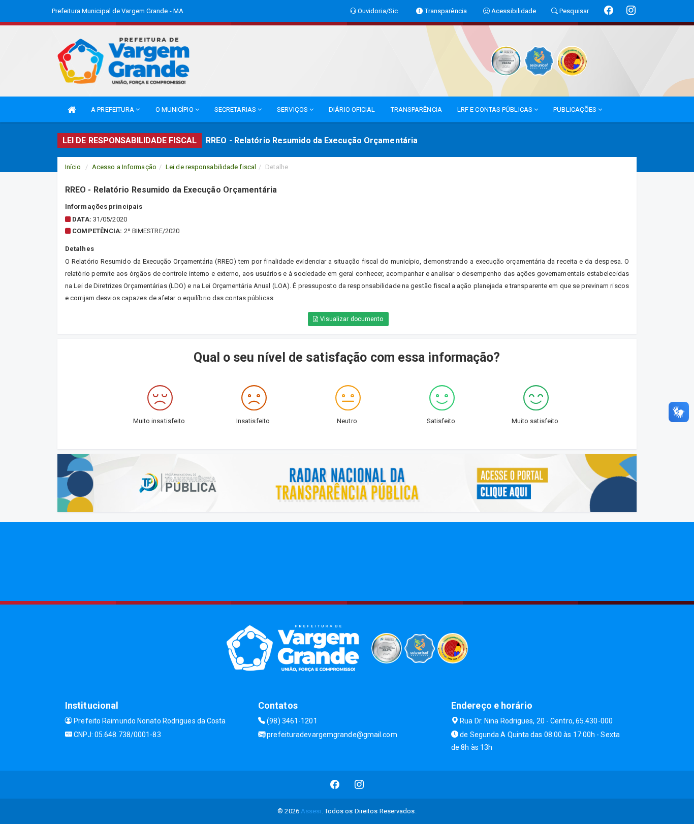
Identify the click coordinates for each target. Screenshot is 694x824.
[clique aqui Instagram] (359, 785)
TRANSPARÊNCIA (416, 109)
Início (73, 167)
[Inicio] (71, 109)
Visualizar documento (351, 319)
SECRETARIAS (236, 109)
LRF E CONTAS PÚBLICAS (495, 109)
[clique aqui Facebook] (335, 785)
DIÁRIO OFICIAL (352, 109)
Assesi (311, 811)
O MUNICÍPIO (175, 109)
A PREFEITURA (113, 109)
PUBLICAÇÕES (575, 109)
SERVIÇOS (293, 109)
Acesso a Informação (124, 167)
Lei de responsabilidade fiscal (211, 167)
